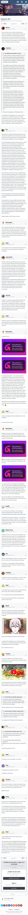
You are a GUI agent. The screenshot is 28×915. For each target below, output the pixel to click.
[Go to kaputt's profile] (3, 606)
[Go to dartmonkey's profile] (3, 223)
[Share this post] (25, 29)
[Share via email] (19, 905)
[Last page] (26, 24)
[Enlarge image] (7, 395)
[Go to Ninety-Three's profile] (3, 530)
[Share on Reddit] (14, 905)
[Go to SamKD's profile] (3, 506)
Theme (10, 909)
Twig (7, 765)
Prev (5, 23)
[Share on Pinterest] (21, 905)
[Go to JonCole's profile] (3, 296)
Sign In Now (14, 888)
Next (23, 23)
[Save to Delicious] (11, 905)
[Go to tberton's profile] (3, 28)
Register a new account (14, 878)
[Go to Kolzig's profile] (3, 797)
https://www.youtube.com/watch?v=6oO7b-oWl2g (13, 636)
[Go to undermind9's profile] (3, 257)
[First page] (1, 24)
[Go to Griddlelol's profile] (3, 573)
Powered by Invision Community (14, 912)
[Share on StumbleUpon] (16, 905)
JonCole (8, 295)
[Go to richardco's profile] (3, 48)
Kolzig (3, 20)
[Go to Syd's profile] (3, 554)
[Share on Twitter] (2, 905)
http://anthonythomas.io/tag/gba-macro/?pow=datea (14, 514)
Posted (10, 29)
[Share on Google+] (7, 905)
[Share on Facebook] (4, 905)
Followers (12, 894)
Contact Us (17, 909)
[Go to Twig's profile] (3, 766)
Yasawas (8, 653)
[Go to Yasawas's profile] (3, 654)
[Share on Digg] (9, 905)
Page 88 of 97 (14, 23)
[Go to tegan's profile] (3, 243)
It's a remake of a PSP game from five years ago (12, 720)
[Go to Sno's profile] (3, 130)
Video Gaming (19, 20)
